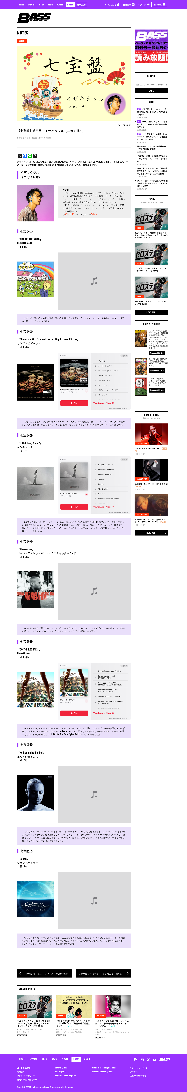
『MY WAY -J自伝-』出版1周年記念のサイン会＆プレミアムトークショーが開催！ (152, 159)
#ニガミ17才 (37, 137)
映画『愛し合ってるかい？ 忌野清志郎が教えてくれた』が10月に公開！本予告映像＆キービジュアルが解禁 (152, 171)
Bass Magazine (60, 1071)
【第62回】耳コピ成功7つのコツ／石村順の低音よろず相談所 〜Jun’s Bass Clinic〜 (47, 973)
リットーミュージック (139, 1067)
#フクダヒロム (40, 1029)
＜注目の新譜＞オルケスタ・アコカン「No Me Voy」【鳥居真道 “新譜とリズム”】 (73, 1023)
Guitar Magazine (61, 1067)
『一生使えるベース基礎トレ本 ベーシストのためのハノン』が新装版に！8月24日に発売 (152, 137)
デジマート (134, 1071)
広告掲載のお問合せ (138, 1075)
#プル (19, 1032)
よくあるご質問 (23, 1067)
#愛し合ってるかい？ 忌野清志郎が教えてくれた (112, 1033)
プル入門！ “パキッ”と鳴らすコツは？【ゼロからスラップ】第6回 (151, 269)
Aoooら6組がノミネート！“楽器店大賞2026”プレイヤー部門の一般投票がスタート (152, 124)
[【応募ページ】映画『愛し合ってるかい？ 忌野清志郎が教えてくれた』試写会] (113, 1006)
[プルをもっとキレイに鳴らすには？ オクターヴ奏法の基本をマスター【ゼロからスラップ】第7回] (34, 1006)
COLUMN (22, 40)
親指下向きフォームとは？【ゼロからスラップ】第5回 (151, 302)
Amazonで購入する (157, 353)
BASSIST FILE (141, 443)
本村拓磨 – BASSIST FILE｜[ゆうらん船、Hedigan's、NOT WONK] (150, 520)
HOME (21, 4)
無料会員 (138, 486)
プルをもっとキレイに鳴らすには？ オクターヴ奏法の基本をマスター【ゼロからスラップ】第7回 (34, 1023)
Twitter (94, 214)
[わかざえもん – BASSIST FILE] (151, 434)
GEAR (41, 4)
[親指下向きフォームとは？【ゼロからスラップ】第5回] (151, 287)
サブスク (70, 1026)
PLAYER (60, 4)
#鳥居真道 (79, 1032)
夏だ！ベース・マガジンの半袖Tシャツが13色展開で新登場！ (152, 147)
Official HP (69, 214)
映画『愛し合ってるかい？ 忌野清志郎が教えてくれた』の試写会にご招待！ (152, 112)
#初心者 (26, 1032)
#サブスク (79, 1029)
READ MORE (151, 312)
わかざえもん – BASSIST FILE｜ (148, 448)
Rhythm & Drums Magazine (65, 1075)
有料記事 (81, 4)
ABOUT (87, 1059)
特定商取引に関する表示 (27, 1079)
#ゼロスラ (30, 1029)
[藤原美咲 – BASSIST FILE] (151, 470)
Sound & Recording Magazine (104, 1067)
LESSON (22, 1015)
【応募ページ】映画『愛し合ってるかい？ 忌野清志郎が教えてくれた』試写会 (112, 1023)
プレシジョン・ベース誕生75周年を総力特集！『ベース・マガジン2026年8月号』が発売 (152, 183)
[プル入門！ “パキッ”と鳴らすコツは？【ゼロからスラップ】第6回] (151, 254)
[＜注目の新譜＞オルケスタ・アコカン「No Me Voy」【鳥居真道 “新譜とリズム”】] (73, 1006)
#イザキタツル (24, 137)
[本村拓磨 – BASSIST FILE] (151, 505)
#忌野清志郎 (109, 1029)
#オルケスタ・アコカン (65, 1029)
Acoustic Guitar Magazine (102, 1071)
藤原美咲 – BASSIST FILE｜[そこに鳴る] (151, 483)
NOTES (70, 4)
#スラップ (21, 1029)
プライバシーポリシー (26, 1075)
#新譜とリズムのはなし (65, 1032)
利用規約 (20, 1071)
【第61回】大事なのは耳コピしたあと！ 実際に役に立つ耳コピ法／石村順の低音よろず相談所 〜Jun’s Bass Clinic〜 (104, 973)
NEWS (50, 4)
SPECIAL (32, 4)
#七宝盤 (47, 137)
